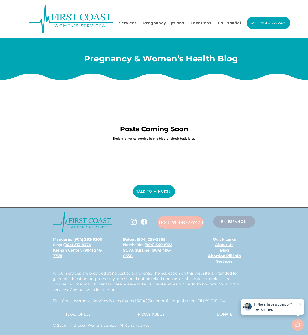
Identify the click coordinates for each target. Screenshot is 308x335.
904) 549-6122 (159, 245)
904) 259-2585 (152, 239)
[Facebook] (144, 222)
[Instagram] (134, 222)
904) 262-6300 (88, 239)
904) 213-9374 (78, 245)
